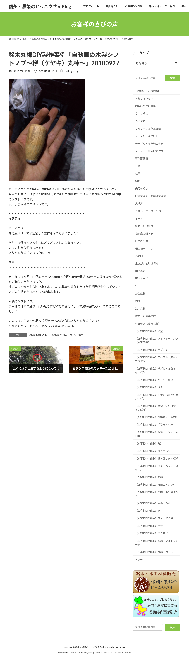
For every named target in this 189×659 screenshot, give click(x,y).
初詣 (137, 181)
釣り (137, 301)
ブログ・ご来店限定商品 (149, 151)
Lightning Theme (93, 652)
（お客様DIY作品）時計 (149, 443)
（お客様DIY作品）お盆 (149, 331)
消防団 (139, 256)
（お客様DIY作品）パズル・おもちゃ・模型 (155, 370)
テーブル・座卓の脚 (146, 136)
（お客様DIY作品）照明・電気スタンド (156, 493)
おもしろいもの (144, 98)
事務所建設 (141, 158)
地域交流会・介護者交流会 (150, 196)
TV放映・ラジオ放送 (147, 91)
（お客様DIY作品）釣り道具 (151, 533)
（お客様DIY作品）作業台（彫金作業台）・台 (156, 396)
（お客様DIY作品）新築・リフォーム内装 (156, 434)
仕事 (137, 173)
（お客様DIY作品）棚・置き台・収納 (156, 458)
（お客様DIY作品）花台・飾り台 (154, 518)
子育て (139, 218)
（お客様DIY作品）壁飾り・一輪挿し (156, 417)
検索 (173, 78)
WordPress (74, 652)
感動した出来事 (144, 226)
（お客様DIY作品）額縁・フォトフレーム (156, 542)
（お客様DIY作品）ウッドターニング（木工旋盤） (156, 340)
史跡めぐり (141, 188)
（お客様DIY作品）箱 (147, 510)
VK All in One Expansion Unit (118, 652)
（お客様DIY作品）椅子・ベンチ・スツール (156, 467)
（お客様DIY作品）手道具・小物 (154, 424)
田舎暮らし (141, 271)
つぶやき (140, 121)
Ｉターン (140, 559)
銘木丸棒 (140, 308)
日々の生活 (141, 241)
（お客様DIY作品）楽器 (149, 477)
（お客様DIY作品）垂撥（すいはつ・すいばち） (156, 407)
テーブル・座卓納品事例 (149, 143)
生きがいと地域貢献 (146, 263)
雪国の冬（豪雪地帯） (148, 323)
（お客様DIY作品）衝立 (149, 525)
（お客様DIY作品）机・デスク (153, 451)
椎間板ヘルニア (144, 248)
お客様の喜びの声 (38, 335)
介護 (137, 166)
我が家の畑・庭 (144, 233)
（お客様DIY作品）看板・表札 (153, 503)
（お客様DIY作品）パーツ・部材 (67, 335)
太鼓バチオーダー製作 (148, 211)
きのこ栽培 (141, 113)
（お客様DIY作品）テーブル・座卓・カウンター (156, 359)
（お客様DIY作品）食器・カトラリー (156, 552)
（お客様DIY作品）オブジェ (151, 349)
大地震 (139, 203)
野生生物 (140, 293)
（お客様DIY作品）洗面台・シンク (155, 484)
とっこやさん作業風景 (148, 128)
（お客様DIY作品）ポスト (150, 387)
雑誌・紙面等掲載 (145, 316)
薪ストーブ (141, 278)
